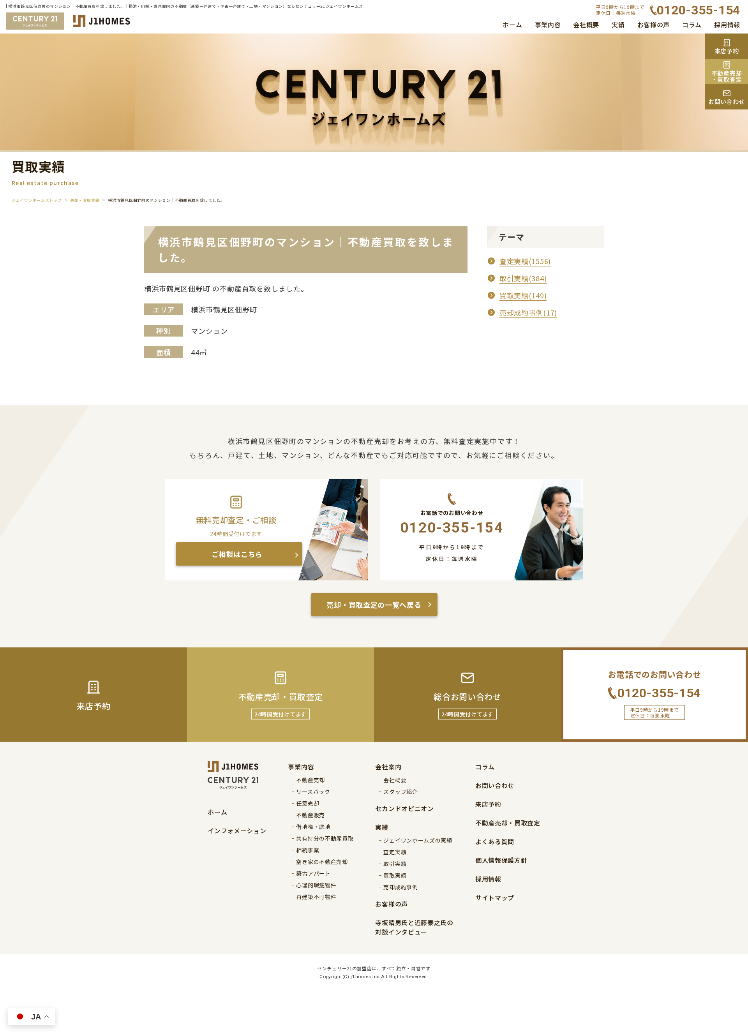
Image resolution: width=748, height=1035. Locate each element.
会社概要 (586, 24)
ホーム (512, 24)
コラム (692, 24)
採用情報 (727, 24)
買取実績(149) (523, 295)
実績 (618, 24)
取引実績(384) (523, 278)
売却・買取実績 (84, 200)
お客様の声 (653, 24)
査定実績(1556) (525, 261)
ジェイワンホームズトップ (37, 200)
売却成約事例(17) (528, 312)
